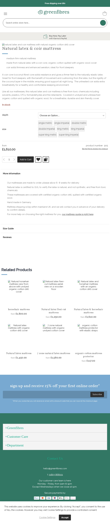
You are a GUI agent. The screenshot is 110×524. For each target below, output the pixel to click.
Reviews (7, 237)
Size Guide (8, 228)
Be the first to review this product (95, 149)
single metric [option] (45, 123)
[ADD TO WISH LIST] (38, 159)
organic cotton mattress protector (88, 355)
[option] (55, 37)
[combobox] (55, 22)
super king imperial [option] (68, 134)
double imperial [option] (47, 128)
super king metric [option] (48, 134)
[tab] (55, 173)
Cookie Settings (47, 517)
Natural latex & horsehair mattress (88, 311)
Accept (64, 517)
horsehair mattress (19, 309)
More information (11, 173)
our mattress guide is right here (77, 214)
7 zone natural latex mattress (53, 353)
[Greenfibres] (53, 12)
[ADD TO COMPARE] (46, 159)
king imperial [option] (77, 128)
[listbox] (72, 115)
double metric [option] (79, 123)
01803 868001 (56, 474)
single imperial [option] (61, 123)
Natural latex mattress (19, 353)
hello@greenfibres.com (55, 468)
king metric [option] (63, 128)
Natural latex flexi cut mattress (53, 311)
